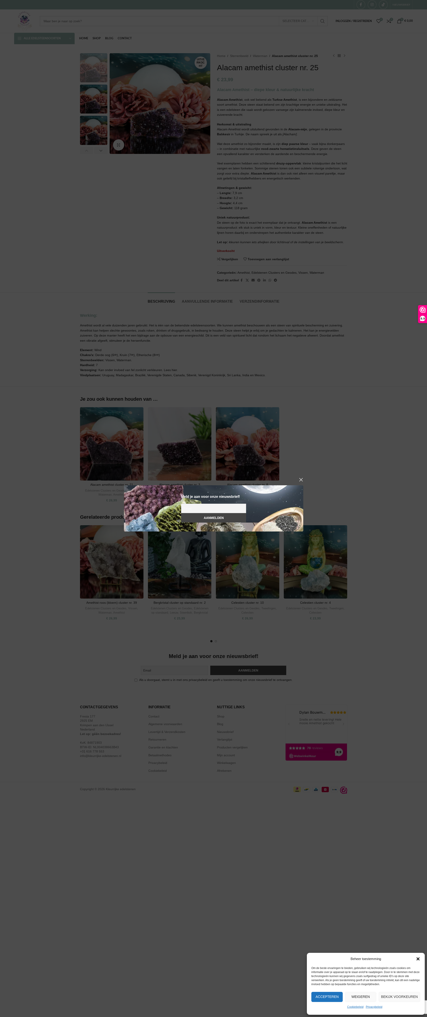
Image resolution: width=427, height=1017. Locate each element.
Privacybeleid (374, 1006)
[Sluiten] (301, 479)
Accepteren (327, 997)
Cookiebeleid (355, 1006)
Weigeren (360, 997)
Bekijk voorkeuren (399, 997)
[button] (418, 959)
